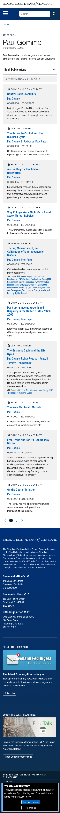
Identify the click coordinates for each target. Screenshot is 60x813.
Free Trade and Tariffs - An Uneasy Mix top (28, 441)
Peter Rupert (41, 141)
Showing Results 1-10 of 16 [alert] (23, 78)
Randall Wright (24, 363)
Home (6, 24)
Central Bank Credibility (21, 94)
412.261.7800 (9, 627)
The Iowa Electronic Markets (24, 407)
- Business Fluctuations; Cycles (33, 279)
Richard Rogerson (29, 358)
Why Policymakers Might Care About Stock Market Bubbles (29, 214)
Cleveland (13, 576)
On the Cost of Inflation (21, 489)
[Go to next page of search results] (22, 520)
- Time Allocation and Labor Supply (32, 390)
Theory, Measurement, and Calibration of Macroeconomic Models (25, 251)
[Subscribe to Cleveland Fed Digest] (29, 661)
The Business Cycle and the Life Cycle (26, 352)
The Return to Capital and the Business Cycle (25, 135)
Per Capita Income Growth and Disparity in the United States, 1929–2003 (29, 311)
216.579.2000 (10, 588)
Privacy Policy (24, 796)
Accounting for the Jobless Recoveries (23, 171)
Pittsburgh (13, 612)
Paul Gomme (13, 98)
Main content (14, 1)
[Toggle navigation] (5, 13)
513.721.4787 (9, 605)
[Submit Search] (54, 14)
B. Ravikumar (27, 141)
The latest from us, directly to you (23, 674)
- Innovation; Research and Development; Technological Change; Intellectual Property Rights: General (28, 290)
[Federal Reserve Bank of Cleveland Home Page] (27, 4)
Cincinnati (13, 594)
